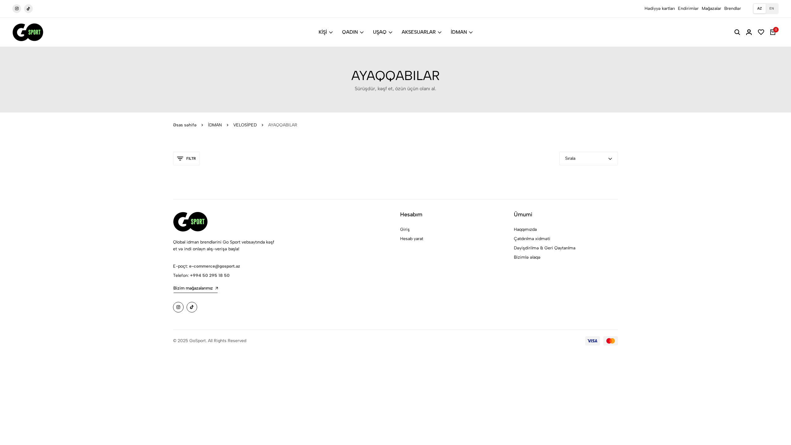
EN (771, 8)
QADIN (350, 32)
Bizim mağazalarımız (193, 288)
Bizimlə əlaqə (527, 257)
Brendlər (732, 8)
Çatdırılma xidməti (532, 238)
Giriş (405, 229)
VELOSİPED (245, 125)
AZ (759, 8)
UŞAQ (380, 32)
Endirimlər (688, 8)
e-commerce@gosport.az (214, 266)
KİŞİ (323, 32)
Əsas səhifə (185, 125)
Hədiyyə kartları (660, 8)
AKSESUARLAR (419, 32)
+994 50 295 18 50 (210, 275)
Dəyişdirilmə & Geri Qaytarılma (544, 248)
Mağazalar (711, 8)
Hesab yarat (411, 238)
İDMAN (459, 32)
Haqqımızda (525, 229)
